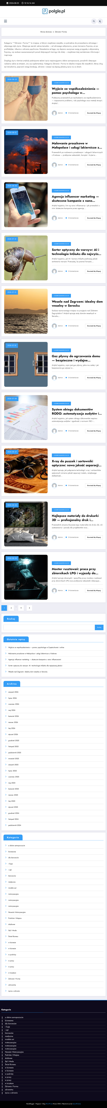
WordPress (49, 1104)
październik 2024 (14, 825)
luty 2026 (11, 728)
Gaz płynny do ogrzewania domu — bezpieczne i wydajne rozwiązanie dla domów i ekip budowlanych (76, 358)
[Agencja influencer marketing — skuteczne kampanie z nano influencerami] (26, 204)
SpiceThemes (77, 1104)
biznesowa (12, 851)
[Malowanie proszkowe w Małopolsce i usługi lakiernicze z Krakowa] (26, 151)
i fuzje (10, 864)
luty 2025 (11, 801)
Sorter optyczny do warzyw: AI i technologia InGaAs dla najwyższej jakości (77, 252)
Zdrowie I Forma (14, 979)
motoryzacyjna (13, 894)
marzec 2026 (13, 722)
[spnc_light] (100, 21)
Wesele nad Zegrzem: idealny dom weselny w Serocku (77, 304)
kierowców (12, 876)
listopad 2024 (13, 819)
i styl (10, 870)
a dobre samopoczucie (61, 83)
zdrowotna (12, 985)
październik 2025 (14, 752)
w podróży (12, 954)
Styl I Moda (12, 930)
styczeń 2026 (13, 734)
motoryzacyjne (13, 900)
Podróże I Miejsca (14, 918)
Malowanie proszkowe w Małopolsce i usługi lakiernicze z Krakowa (75, 145)
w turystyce (12, 973)
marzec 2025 (13, 795)
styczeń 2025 (13, 807)
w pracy (11, 960)
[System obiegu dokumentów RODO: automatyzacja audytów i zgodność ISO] (26, 417)
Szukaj (11, 618)
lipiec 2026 (12, 698)
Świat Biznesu (13, 936)
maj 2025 (11, 783)
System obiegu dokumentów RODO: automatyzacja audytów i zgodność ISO (75, 411)
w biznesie (12, 942)
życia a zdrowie (14, 991)
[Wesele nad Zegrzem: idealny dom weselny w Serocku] (26, 311)
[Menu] (5, 21)
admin (60, 113)
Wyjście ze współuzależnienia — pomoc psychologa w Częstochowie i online (75, 91)
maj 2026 (11, 710)
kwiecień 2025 (13, 789)
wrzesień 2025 (13, 758)
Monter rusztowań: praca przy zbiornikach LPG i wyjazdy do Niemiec (74, 571)
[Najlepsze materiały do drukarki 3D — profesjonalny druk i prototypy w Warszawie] (26, 524)
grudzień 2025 (13, 740)
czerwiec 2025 (13, 777)
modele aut (12, 888)
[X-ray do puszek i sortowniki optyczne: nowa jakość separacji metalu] (26, 470)
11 (21, 608)
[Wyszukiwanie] (94, 21)
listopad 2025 (13, 746)
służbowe (11, 924)
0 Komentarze (73, 113)
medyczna (11, 882)
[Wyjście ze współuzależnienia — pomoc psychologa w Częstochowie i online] (26, 98)
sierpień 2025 (13, 764)
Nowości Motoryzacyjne (16, 912)
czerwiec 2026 (13, 704)
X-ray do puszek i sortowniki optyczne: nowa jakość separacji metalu (75, 463)
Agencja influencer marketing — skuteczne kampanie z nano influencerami (75, 199)
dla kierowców (13, 857)
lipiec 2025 (12, 771)
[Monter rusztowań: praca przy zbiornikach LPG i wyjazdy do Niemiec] (26, 577)
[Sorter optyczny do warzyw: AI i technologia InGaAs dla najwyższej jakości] (26, 258)
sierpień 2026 (13, 692)
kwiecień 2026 (13, 716)
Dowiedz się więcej (94, 113)
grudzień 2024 (13, 813)
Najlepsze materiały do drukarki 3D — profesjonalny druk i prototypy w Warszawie (75, 518)
